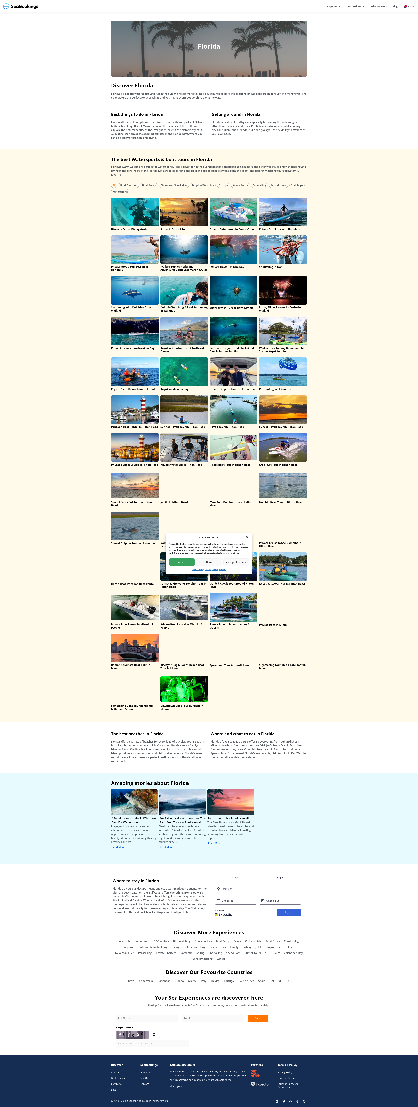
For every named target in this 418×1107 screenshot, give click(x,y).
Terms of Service (287, 1078)
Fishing (247, 947)
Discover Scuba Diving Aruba (129, 229)
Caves (237, 941)
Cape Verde (146, 981)
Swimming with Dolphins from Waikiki (131, 309)
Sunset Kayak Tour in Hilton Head (281, 427)
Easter (213, 947)
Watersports (120, 192)
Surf (277, 953)
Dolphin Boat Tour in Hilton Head (281, 502)
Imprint (222, 569)
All (114, 185)
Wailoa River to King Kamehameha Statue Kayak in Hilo (282, 349)
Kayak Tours (240, 185)
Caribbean (164, 981)
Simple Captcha (125, 1027)
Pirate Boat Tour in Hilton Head (230, 465)
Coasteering (291, 941)
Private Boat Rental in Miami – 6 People (181, 626)
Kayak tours (274, 947)
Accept (182, 562)
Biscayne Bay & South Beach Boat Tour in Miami (182, 666)
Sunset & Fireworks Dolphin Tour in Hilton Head (183, 585)
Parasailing (259, 185)
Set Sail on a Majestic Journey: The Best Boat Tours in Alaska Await (182, 820)
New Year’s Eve (124, 953)
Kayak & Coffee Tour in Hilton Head (282, 584)
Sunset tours (278, 185)
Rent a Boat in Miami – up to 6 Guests (229, 626)
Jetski (259, 947)
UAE (272, 981)
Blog (395, 6)
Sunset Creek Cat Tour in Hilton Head (131, 503)
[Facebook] (277, 1101)
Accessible (125, 941)
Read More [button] (118, 847)
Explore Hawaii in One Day (227, 267)
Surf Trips (297, 185)
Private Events (379, 6)
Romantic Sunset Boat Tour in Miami (130, 666)
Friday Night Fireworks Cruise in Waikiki (280, 309)
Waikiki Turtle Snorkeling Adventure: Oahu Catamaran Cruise (183, 268)
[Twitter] (283, 1101)
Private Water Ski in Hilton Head (181, 465)
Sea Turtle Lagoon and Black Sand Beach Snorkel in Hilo (232, 349)
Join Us (144, 1078)
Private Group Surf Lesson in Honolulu (129, 268)
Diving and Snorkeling (173, 185)
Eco (224, 947)
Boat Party (222, 941)
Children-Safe (253, 941)
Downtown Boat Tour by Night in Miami (181, 707)
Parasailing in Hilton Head (276, 389)
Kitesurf (291, 947)
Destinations (354, 6)
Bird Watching (182, 941)
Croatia (179, 981)
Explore (115, 1072)
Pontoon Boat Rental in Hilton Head (134, 427)
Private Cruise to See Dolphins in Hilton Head (280, 544)
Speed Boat (233, 953)
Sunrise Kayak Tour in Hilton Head (182, 427)
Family (234, 947)
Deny (209, 562)
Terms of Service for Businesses (288, 1085)
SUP (267, 953)
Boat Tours (149, 185)
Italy (203, 981)
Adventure (142, 941)
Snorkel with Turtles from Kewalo (232, 307)
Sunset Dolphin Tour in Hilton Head (134, 543)
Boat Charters (128, 185)
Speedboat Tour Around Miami (230, 665)
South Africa (246, 981)
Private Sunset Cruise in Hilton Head (134, 465)
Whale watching (203, 959)
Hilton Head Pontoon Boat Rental (133, 584)
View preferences (236, 562)
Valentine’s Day (293, 953)
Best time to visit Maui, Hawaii (228, 818)
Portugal (229, 981)
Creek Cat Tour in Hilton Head (278, 465)
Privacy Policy (211, 569)
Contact (144, 1083)
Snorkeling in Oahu (271, 267)
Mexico (215, 981)
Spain (261, 981)
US (288, 981)
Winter (221, 959)
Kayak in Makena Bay (174, 389)
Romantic (186, 953)
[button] (247, 537)
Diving (175, 947)
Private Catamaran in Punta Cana (232, 229)
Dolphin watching (194, 947)
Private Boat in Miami (273, 624)
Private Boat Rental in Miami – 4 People (132, 626)
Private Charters (166, 953)
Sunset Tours (253, 953)
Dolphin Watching (203, 185)
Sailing (200, 953)
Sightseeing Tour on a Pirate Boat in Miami (282, 666)
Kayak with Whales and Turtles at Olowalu (182, 349)
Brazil (131, 981)
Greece (192, 981)
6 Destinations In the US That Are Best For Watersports (134, 820)
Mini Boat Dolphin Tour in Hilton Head (231, 503)
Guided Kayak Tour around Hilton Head (232, 585)
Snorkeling (215, 953)
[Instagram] (304, 1101)
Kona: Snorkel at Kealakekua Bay (132, 348)
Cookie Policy (198, 569)
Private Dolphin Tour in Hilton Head (233, 389)
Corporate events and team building (144, 947)
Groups (223, 185)
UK (280, 981)
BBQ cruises (161, 941)
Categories (331, 6)
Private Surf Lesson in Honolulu (279, 229)
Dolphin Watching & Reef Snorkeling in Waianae (184, 309)
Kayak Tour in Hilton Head (227, 427)
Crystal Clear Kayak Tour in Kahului (134, 389)
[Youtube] (290, 1101)
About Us (145, 1072)
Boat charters (203, 941)
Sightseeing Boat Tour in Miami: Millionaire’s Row (132, 707)
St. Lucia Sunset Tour (174, 229)
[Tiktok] (297, 1101)
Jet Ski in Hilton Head (174, 502)
